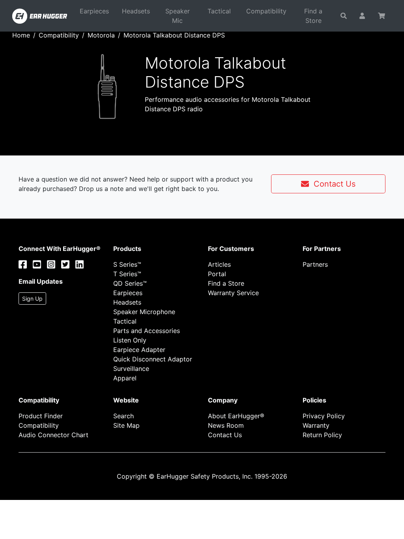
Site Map (126, 425)
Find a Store (313, 15)
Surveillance (131, 368)
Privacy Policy (324, 416)
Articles (219, 264)
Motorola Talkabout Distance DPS (174, 35)
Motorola (101, 35)
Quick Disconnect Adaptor (152, 359)
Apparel (125, 378)
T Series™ (127, 274)
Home (21, 35)
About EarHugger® (236, 416)
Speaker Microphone (144, 312)
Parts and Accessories (146, 331)
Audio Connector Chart (53, 435)
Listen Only (129, 340)
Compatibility (266, 11)
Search (123, 416)
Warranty (316, 425)
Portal (217, 274)
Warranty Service (233, 293)
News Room (226, 425)
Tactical (219, 11)
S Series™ (127, 264)
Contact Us (332, 184)
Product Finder (41, 416)
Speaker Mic (177, 15)
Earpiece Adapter (139, 350)
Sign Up (32, 298)
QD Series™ (130, 283)
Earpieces (94, 11)
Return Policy (322, 435)
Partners (315, 264)
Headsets (136, 11)
